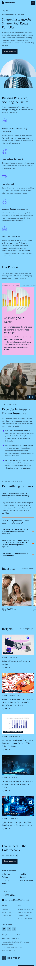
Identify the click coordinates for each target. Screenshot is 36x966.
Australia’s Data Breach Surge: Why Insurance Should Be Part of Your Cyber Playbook (17, 743)
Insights (23, 874)
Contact (23, 877)
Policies (5, 877)
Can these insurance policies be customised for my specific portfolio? (15, 531)
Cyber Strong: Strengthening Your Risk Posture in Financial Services (17, 823)
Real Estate (12, 609)
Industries (6, 874)
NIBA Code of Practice (25, 912)
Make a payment (26, 880)
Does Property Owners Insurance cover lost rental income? (15, 522)
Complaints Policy (24, 916)
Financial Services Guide (26, 909)
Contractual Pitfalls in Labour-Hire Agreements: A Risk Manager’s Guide (17, 784)
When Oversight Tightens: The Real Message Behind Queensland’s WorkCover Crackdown (17, 702)
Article (4, 657)
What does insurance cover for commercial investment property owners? (15, 496)
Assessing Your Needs (10, 285)
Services (5, 880)
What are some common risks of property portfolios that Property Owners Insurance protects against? (15, 543)
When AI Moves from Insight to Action (16, 662)
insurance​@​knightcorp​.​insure (17, 900)
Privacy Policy (6, 938)
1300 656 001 (10, 895)
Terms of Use (15, 938)
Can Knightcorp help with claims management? (15, 554)
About (4, 883)
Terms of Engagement (25, 918)
